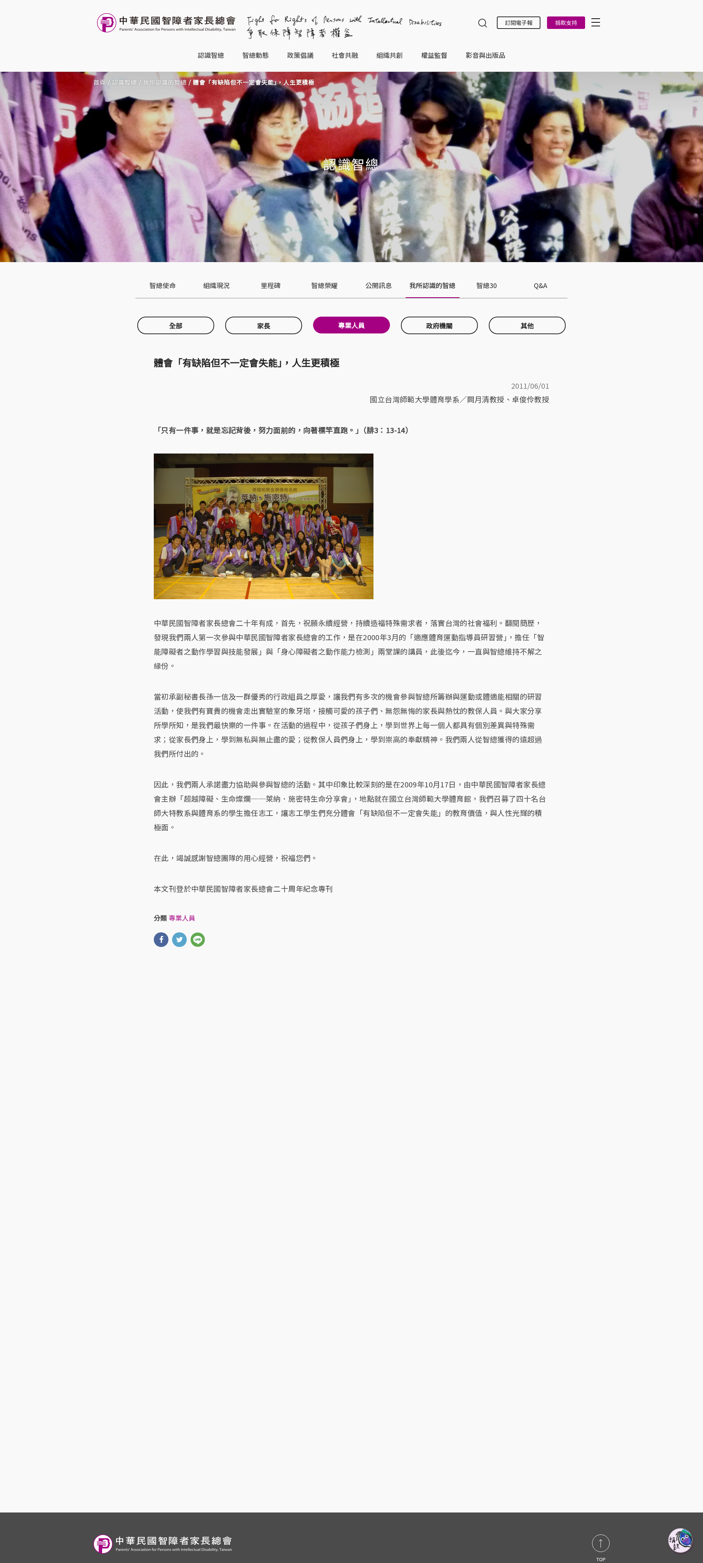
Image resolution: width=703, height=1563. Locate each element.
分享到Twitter (179, 939)
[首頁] (167, 26)
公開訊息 (378, 285)
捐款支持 (566, 22)
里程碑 (270, 285)
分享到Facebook (161, 939)
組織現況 (216, 285)
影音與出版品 (485, 55)
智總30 (486, 285)
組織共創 (389, 55)
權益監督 (434, 55)
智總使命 (162, 285)
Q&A (540, 285)
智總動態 (255, 55)
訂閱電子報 (518, 22)
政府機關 (439, 325)
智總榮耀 (324, 285)
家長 (263, 325)
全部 (175, 325)
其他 (527, 325)
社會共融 (345, 55)
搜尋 (482, 23)
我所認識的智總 (165, 82)
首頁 (99, 82)
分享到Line (197, 939)
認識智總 (211, 55)
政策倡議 (300, 55)
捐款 (681, 1541)
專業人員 (351, 325)
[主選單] (597, 22)
